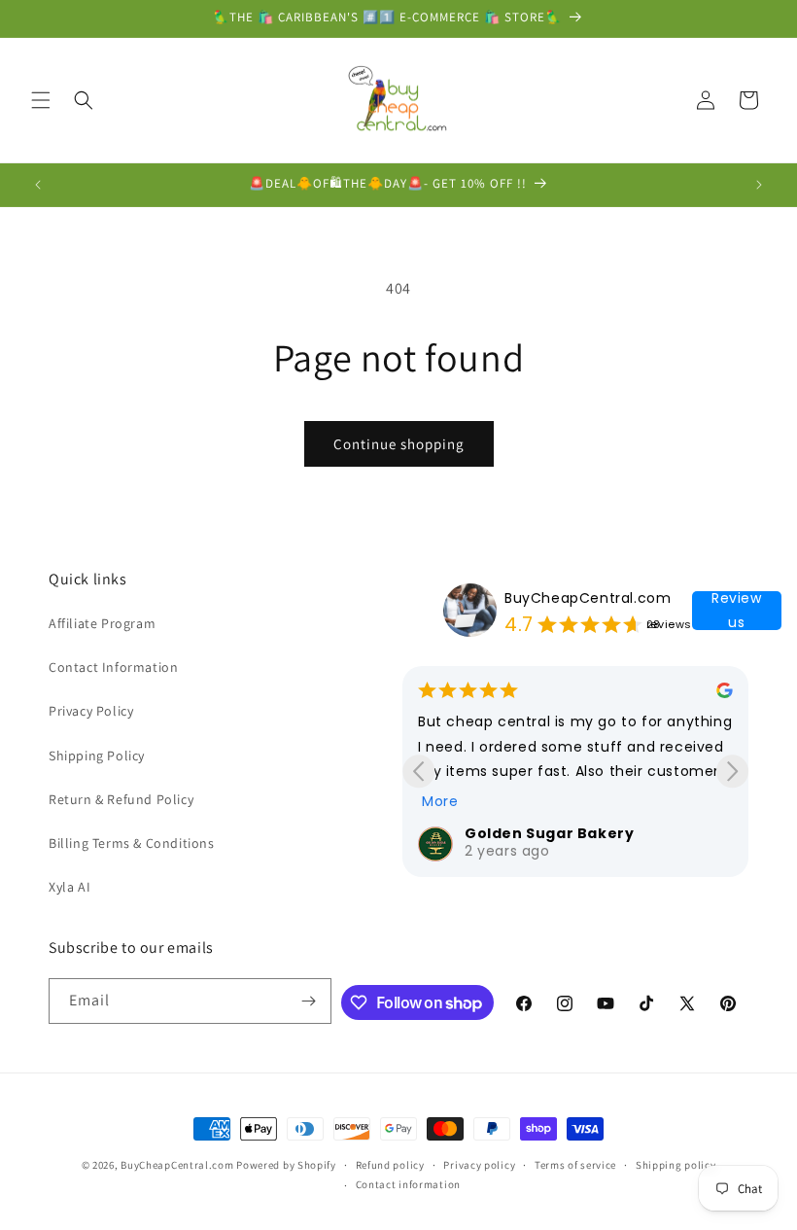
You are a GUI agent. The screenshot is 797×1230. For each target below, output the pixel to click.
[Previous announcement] (38, 184)
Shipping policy (676, 1165)
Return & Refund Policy (121, 799)
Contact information (408, 1184)
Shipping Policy (97, 755)
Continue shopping (399, 444)
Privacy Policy (91, 711)
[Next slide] (732, 772)
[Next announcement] (759, 184)
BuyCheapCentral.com (587, 598)
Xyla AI (69, 887)
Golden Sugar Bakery (549, 833)
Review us (736, 610)
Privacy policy (479, 1165)
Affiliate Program (102, 623)
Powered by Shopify (286, 1165)
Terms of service (575, 1165)
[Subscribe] (309, 1001)
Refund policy (390, 1165)
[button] (40, 100)
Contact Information (113, 667)
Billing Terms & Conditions (132, 843)
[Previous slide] (418, 772)
